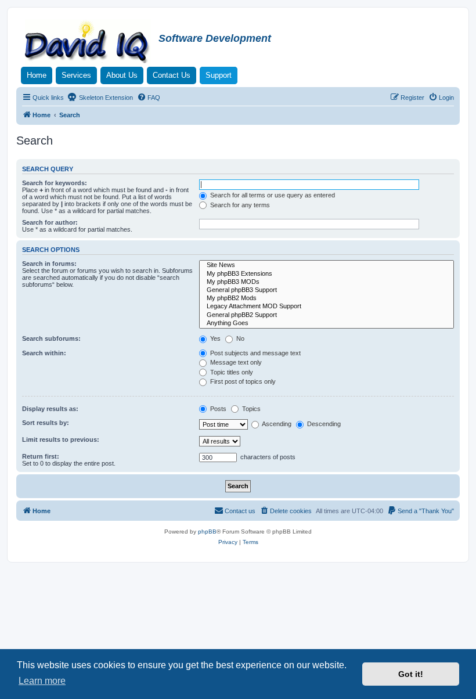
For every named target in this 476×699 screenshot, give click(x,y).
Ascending (276, 423)
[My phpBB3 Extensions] (326, 274)
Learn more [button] (42, 681)
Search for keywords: (54, 182)
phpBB (207, 531)
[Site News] (326, 265)
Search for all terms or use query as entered (271, 195)
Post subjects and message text (254, 353)
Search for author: (50, 222)
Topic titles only (230, 372)
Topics (250, 408)
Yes (214, 338)
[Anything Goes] (326, 323)
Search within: (44, 353)
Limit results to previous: (60, 439)
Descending (323, 423)
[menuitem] (148, 98)
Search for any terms (239, 204)
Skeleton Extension (105, 97)
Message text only (235, 362)
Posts (217, 408)
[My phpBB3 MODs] (326, 282)
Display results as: (50, 408)
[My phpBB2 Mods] (326, 298)
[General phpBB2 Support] (326, 315)
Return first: (40, 456)
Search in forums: (49, 263)
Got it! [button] (410, 674)
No (239, 338)
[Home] (88, 43)
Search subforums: (51, 338)
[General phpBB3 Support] (326, 290)
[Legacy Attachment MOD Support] (326, 306)
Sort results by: (45, 422)
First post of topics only (242, 381)
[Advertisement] (238, 594)
